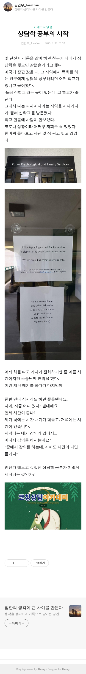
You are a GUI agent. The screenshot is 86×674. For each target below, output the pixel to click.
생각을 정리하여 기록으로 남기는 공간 (32, 614)
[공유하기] (18, 563)
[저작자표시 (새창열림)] (51, 563)
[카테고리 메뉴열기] (78, 7)
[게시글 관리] (24, 563)
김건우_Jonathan (26, 5)
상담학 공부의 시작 (43, 33)
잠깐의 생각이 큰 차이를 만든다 (34, 607)
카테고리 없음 (43, 27)
